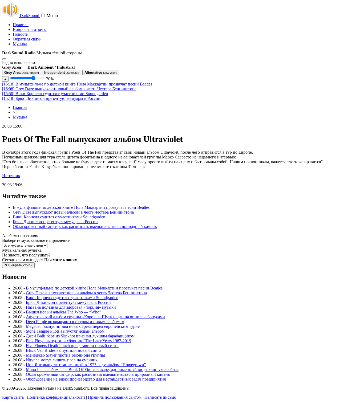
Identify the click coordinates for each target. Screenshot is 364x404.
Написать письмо (160, 397)
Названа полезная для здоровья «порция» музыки (71, 307)
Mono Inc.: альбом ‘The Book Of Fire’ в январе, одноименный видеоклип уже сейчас (102, 369)
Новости (21, 34)
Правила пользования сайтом (114, 397)
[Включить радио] (4, 59)
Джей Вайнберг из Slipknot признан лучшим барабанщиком (80, 336)
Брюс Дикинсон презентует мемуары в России (51, 98)
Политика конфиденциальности (56, 397)
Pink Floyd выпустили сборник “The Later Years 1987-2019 (78, 340)
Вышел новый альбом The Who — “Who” (63, 312)
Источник (11, 175)
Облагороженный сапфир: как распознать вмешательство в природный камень (85, 226)
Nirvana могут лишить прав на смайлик (62, 360)
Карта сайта (13, 397)
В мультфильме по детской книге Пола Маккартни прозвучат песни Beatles (77, 84)
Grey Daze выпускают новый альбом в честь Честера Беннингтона (69, 89)
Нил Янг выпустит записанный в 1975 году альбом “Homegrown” (86, 364)
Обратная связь (27, 39)
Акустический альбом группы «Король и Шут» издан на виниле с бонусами (95, 317)
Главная (20, 107)
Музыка (20, 44)
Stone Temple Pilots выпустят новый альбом (65, 331)
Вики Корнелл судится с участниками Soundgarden (55, 93)
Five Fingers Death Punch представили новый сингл (72, 345)
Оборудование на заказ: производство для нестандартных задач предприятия (96, 379)
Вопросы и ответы (30, 29)
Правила (21, 24)
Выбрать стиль (18, 265)
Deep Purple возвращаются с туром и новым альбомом (75, 321)
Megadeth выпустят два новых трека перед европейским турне (83, 326)
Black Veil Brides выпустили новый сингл (63, 350)
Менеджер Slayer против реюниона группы (65, 355)
